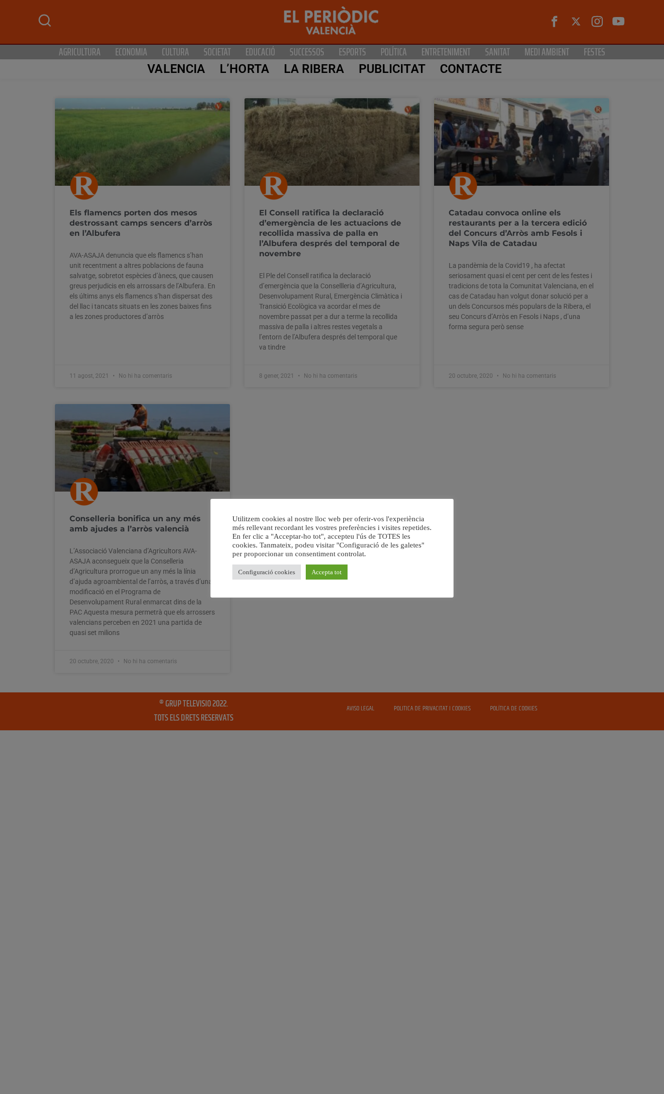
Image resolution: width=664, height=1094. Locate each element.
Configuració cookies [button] (266, 572)
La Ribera (314, 69)
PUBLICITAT (392, 69)
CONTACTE (471, 69)
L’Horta (244, 69)
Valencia (176, 69)
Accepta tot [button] (327, 572)
